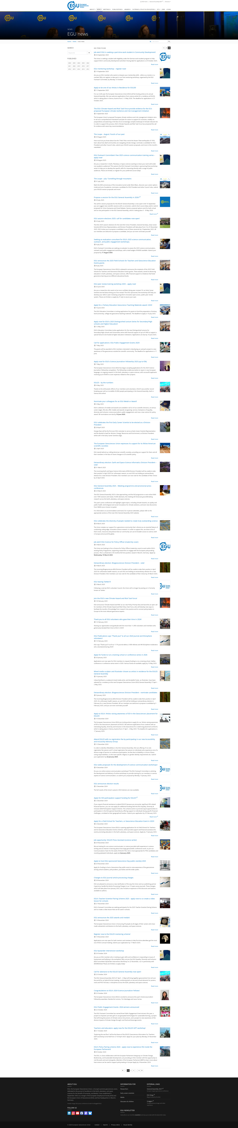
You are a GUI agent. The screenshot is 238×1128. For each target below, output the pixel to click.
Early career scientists (127, 1093)
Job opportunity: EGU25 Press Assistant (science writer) (115, 840)
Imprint (105, 1125)
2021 (69, 66)
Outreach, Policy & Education (143, 9)
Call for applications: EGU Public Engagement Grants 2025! (117, 343)
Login (168, 9)
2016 (69, 69)
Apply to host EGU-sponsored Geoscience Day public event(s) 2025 (120, 861)
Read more (154, 64)
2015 (74, 69)
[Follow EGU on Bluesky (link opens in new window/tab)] (90, 1113)
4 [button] (133, 1070)
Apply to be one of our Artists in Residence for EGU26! (115, 87)
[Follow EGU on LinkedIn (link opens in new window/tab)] (69, 1113)
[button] (89, 52)
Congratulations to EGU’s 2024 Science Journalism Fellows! (117, 990)
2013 (83, 69)
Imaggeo (149, 1101)
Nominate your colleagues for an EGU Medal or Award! (115, 401)
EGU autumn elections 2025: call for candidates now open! (117, 218)
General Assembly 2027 (154, 1089)
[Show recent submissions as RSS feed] (150, 41)
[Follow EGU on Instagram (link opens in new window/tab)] (73, 1113)
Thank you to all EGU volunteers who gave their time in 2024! (117, 619)
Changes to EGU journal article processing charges (113, 877)
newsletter (138, 1115)
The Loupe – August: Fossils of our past (109, 134)
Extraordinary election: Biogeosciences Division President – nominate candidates (125, 692)
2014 (78, 69)
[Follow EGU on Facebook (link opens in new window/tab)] (81, 1113)
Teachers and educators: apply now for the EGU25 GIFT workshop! (120, 1028)
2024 (78, 63)
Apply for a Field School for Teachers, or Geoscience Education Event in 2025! (124, 821)
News (99, 9)
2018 (83, 66)
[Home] (78, 5)
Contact (97, 1125)
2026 (69, 63)
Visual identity (127, 1125)
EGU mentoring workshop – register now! (110, 69)
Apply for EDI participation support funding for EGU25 (115, 798)
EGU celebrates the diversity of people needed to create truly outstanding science (126, 521)
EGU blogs (150, 1095)
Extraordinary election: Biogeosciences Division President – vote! (119, 563)
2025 (74, 63)
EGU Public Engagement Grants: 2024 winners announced (116, 1007)
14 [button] (139, 1070)
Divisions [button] (167, 1)
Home (69, 41)
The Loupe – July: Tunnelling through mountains (112, 178)
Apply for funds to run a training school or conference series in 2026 (120, 655)
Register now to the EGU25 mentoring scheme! (112, 934)
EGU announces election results (106, 783)
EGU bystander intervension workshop (109, 951)
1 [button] (125, 1070)
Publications (117, 9)
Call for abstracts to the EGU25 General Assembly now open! (117, 972)
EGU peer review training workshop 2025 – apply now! (115, 284)
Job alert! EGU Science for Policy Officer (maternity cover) (116, 542)
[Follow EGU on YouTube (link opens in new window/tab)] (77, 1113)
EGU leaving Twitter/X (102, 582)
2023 (83, 63)
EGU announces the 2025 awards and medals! (112, 917)
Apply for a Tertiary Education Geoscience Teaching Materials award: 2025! (123, 305)
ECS (158, 9)
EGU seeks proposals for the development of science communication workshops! (125, 765)
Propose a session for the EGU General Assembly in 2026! (116, 197)
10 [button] (163, 48)
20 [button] (166, 48)
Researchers (124, 1089)
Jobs (163, 9)
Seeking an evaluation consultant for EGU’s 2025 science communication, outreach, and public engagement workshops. (122, 240)
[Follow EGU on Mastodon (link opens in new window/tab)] (86, 1113)
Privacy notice (115, 1125)
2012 (87, 69)
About (92, 9)
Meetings (106, 9)
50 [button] (169, 48)
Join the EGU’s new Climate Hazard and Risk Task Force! (115, 598)
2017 (87, 66)
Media (122, 1097)
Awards (127, 9)
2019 (78, 66)
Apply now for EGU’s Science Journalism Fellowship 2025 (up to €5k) (120, 361)
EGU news (81, 41)
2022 (87, 63)
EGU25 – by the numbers (103, 382)
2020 (74, 66)
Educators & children (127, 1101)
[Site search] (169, 41)
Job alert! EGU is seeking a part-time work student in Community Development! (125, 52)
